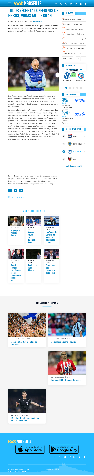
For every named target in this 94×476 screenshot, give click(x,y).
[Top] (88, 471)
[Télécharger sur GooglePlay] (86, 3)
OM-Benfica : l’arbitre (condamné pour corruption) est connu (25, 419)
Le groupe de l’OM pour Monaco (15, 233)
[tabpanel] (74, 77)
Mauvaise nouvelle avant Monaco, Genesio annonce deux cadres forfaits (16, 273)
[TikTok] (71, 3)
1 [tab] (66, 88)
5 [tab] (81, 88)
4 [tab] (77, 88)
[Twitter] (61, 3)
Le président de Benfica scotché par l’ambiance (24, 343)
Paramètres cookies (52, 469)
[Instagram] (66, 3)
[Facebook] (56, 3)
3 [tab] (74, 88)
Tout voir (67, 59)
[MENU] (10, 3)
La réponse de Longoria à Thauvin (63, 341)
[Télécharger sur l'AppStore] (81, 3)
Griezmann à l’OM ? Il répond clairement (66, 379)
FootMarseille (37, 21)
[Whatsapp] (21, 190)
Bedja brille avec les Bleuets (32, 268)
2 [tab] (70, 88)
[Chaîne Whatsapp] (76, 3)
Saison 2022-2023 (17, 197)
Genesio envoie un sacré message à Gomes (32, 237)
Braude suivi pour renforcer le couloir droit (50, 269)
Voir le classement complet (74, 166)
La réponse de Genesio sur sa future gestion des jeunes (51, 237)
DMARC (23, 471)
